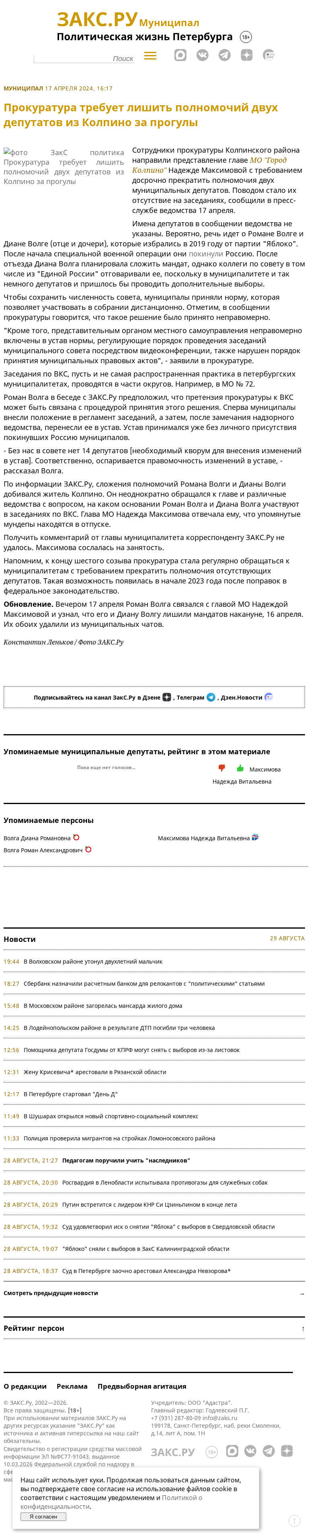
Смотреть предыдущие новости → (154, 1293)
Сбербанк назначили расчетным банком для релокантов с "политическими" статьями (144, 983)
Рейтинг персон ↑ (154, 1328)
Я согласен (43, 1517)
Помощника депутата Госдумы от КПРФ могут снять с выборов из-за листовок (131, 1050)
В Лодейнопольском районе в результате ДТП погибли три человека (119, 1027)
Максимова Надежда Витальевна (204, 838)
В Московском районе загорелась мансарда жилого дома (103, 1005)
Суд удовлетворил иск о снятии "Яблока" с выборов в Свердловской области (168, 1226)
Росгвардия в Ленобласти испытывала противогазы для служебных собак (165, 1182)
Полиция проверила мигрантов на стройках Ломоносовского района (119, 1138)
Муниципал (23, 88)
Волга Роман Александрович (43, 850)
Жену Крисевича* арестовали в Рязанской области (95, 1072)
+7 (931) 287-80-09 (176, 1418)
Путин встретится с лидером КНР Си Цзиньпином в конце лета (149, 1204)
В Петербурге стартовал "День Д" (71, 1094)
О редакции (25, 1386)
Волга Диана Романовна (37, 838)
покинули (206, 253)
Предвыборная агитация (142, 1386)
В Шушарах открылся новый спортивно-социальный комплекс (111, 1116)
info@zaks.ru (220, 1418)
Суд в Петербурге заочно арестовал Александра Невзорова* (146, 1271)
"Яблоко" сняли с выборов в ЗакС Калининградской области (145, 1249)
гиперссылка (85, 1433)
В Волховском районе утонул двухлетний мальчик (93, 961)
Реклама (72, 1386)
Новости (20, 939)
